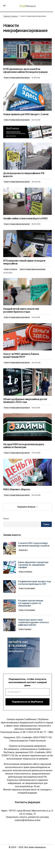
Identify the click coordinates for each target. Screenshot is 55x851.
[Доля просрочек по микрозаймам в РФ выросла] (27, 156)
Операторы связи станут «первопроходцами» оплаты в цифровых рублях (33, 622)
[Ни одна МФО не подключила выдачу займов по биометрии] (27, 427)
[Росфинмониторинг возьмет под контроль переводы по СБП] (9, 586)
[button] (4, 6)
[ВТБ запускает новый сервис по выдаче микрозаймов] (27, 243)
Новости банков (10, 269)
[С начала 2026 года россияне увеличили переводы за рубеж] (9, 548)
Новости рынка (25, 629)
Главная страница (10, 16)
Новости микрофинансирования (17, 78)
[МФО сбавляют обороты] (27, 472)
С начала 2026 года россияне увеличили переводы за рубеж (33, 544)
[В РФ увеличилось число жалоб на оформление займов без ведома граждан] (27, 52)
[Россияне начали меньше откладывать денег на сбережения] (9, 605)
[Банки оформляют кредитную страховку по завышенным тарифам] (9, 567)
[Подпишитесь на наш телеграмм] (27, 132)
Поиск (6, 518)
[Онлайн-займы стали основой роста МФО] (27, 201)
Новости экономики (27, 588)
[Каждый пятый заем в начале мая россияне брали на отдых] (27, 291)
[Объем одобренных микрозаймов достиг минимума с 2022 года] (27, 382)
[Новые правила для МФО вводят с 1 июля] (27, 97)
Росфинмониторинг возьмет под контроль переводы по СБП (34, 582)
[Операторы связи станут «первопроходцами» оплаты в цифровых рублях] (9, 625)
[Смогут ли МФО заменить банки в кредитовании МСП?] (27, 337)
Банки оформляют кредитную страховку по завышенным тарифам (33, 565)
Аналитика (23, 550)
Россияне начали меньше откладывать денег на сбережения (30, 603)
